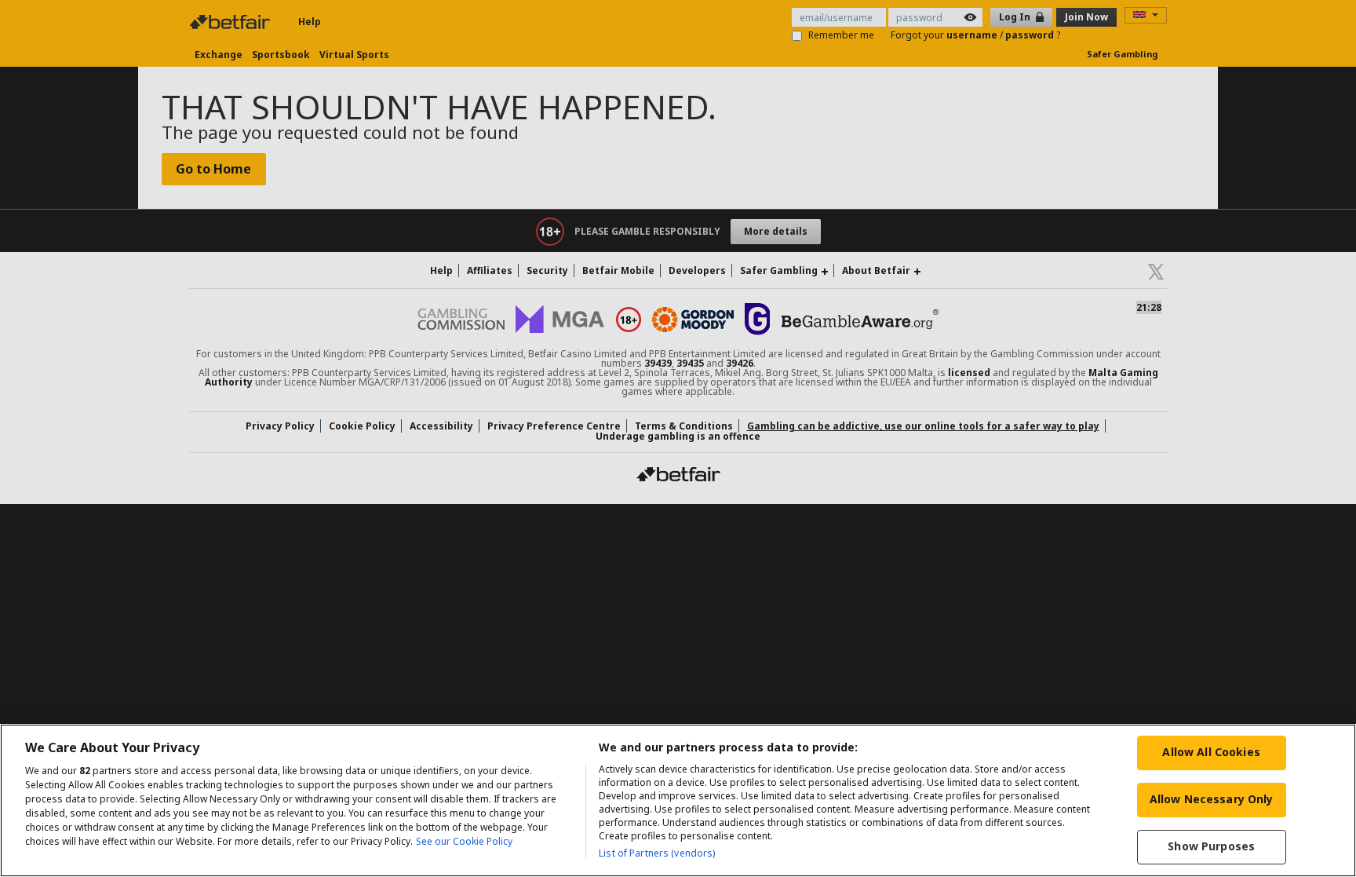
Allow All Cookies (1210, 751)
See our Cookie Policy (464, 841)
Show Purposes (1211, 846)
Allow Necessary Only (1212, 798)
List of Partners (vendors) (657, 853)
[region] (678, 800)
